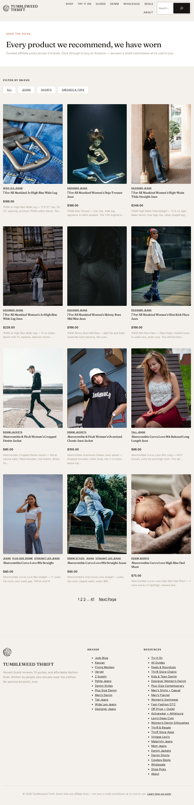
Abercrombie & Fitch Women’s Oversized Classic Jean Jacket (94, 438)
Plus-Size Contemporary (167, 686)
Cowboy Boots (161, 760)
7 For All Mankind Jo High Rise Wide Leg (30, 192)
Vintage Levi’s (160, 737)
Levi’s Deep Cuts (162, 718)
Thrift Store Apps (162, 732)
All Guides (158, 662)
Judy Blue (101, 658)
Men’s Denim (103, 695)
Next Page (107, 599)
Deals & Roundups (163, 667)
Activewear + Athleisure (167, 713)
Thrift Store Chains (164, 672)
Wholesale (158, 764)
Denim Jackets (12, 432)
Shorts (46, 89)
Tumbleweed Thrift (24, 8)
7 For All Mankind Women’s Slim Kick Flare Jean (160, 316)
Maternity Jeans (162, 741)
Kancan (100, 662)
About (155, 774)
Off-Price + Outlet (163, 709)
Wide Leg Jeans (13, 188)
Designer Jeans (77, 188)
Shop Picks (158, 769)
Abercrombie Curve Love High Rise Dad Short (158, 565)
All (9, 89)
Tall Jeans (138, 432)
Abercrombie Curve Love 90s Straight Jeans (96, 563)
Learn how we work (159, 793)
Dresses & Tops (73, 89)
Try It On (157, 658)
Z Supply (101, 676)
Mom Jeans (159, 746)
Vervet (99, 672)
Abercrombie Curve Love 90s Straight (28, 563)
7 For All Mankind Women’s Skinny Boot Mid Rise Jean (94, 316)
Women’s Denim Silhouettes (170, 723)
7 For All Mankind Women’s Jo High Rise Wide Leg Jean (30, 316)
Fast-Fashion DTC (163, 704)
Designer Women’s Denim (168, 681)
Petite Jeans (103, 681)
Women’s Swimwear (164, 699)
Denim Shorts (140, 558)
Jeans (26, 89)
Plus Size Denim (22, 558)
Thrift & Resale (161, 727)
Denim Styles (76, 558)
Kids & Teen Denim (164, 676)
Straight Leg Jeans (47, 558)
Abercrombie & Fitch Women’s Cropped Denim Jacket (29, 438)
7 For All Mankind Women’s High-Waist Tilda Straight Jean (157, 194)
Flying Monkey (104, 667)
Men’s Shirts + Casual (165, 690)
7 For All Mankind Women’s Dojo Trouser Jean (94, 194)
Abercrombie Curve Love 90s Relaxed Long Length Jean (160, 438)
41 (92, 599)
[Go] (181, 8)
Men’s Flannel (160, 695)
